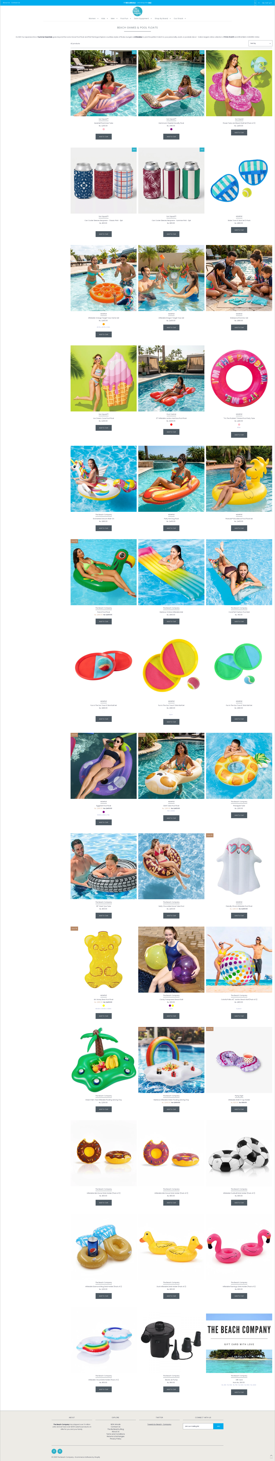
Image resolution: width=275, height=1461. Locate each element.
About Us (6, 3)
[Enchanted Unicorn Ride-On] (104, 479)
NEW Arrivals (116, 1424)
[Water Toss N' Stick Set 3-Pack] (239, 181)
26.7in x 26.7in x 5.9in (103, 327)
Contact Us (15, 3)
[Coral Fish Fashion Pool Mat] (239, 572)
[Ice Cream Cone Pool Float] (104, 378)
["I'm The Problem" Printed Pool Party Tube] (239, 378)
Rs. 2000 (253, 1385)
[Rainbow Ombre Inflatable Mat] (171, 572)
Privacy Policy (115, 1439)
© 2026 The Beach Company (63, 1457)
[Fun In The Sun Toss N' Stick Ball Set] (104, 665)
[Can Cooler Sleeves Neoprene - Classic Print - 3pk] (104, 181)
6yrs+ (171, 714)
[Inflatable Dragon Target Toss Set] (171, 278)
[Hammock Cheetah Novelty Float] (171, 83)
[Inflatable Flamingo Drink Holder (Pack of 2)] (239, 1247)
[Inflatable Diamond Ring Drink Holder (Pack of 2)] (104, 1247)
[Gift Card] (239, 1340)
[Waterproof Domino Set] (239, 278)
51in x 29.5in (171, 811)
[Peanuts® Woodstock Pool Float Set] (239, 479)
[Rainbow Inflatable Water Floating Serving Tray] (171, 1060)
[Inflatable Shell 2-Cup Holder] (239, 1060)
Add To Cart (171, 1016)
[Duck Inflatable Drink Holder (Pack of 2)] (171, 1247)
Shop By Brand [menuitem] (161, 18)
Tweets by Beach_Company (159, 1424)
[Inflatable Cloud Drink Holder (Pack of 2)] (104, 1340)
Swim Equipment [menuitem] (141, 18)
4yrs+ (171, 1009)
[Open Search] (255, 3)
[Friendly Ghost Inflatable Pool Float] (239, 866)
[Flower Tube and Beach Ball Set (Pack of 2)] (239, 83)
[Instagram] (59, 1451)
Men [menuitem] (113, 18)
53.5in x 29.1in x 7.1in (103, 815)
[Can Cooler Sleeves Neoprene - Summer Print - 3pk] (171, 181)
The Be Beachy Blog (115, 1429)
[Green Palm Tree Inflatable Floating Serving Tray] (104, 1060)
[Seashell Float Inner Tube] (104, 83)
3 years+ (239, 1009)
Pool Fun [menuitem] (124, 18)
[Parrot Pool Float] (104, 572)
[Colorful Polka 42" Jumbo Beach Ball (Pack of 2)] (239, 960)
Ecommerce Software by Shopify (87, 1457)
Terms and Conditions (115, 1434)
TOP (271, 1458)
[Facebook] (54, 1451)
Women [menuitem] (92, 18)
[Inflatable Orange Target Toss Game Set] (104, 278)
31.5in (239, 427)
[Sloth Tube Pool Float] (171, 766)
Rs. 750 (235, 1385)
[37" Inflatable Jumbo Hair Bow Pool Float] (171, 378)
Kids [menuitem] (103, 18)
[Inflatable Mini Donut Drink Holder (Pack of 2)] (104, 1153)
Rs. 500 (229, 1385)
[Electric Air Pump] (171, 1340)
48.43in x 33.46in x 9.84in (103, 1009)
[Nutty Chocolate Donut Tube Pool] (171, 866)
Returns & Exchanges (115, 1436)
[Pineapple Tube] (239, 766)
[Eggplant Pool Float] (104, 766)
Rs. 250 (224, 1385)
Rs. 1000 (241, 1385)
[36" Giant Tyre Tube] (104, 866)
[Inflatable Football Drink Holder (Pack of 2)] (239, 1153)
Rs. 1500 (247, 1385)
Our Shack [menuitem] (178, 18)
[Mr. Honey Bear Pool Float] (104, 960)
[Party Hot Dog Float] (171, 479)
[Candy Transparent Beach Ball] (171, 960)
